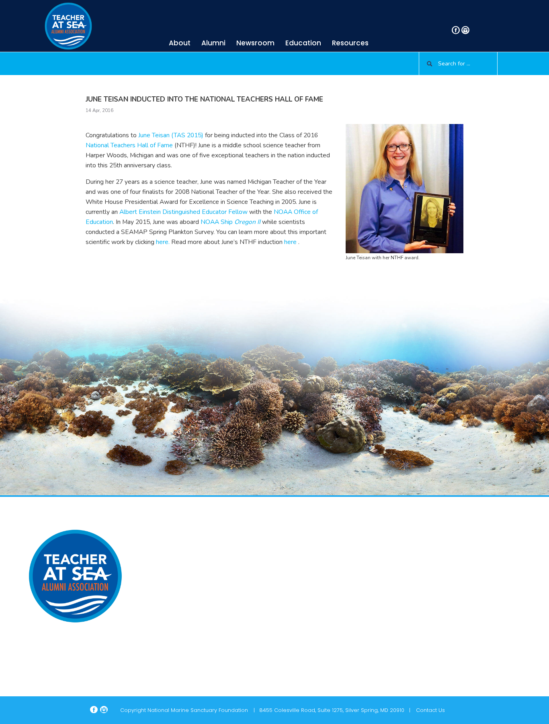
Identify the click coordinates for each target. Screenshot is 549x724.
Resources (350, 43)
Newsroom (255, 43)
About (180, 43)
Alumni (213, 43)
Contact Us (430, 710)
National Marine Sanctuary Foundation (197, 710)
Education (303, 43)
